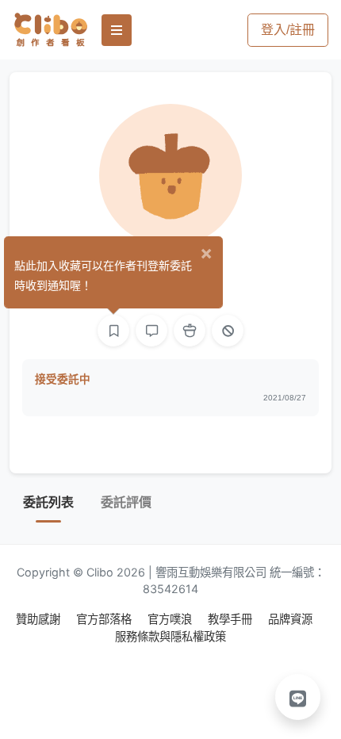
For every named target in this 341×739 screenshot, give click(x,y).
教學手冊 (231, 619)
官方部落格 (105, 619)
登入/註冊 (288, 29)
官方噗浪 (171, 619)
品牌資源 (290, 619)
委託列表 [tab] (48, 502)
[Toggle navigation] (117, 30)
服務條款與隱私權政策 (170, 636)
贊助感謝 (39, 619)
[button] (298, 697)
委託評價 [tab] (126, 502)
